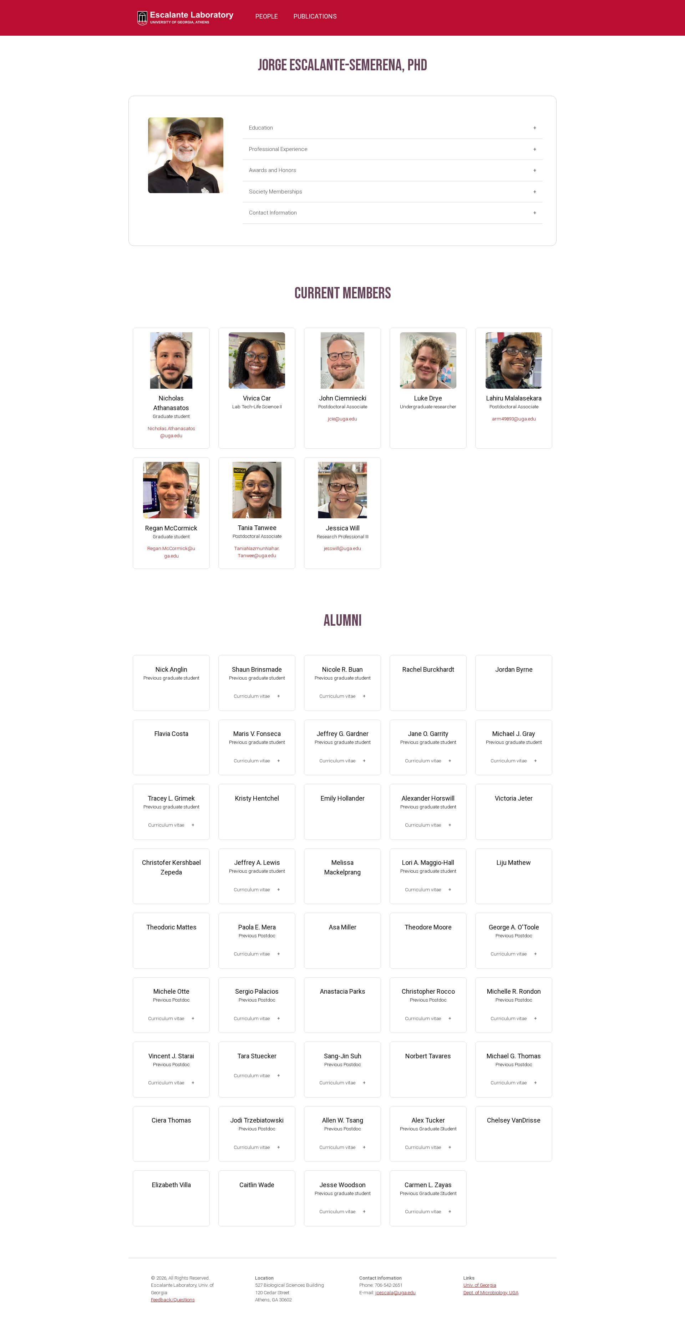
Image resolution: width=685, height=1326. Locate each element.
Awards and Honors (272, 170)
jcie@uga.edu (342, 419)
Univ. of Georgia (479, 1285)
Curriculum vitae (252, 696)
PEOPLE (266, 16)
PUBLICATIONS (315, 16)
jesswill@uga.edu (342, 548)
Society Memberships (275, 191)
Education (261, 128)
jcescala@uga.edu (395, 1292)
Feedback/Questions (173, 1299)
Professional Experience (278, 149)
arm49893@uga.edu (514, 419)
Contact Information (273, 213)
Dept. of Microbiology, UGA (490, 1292)
